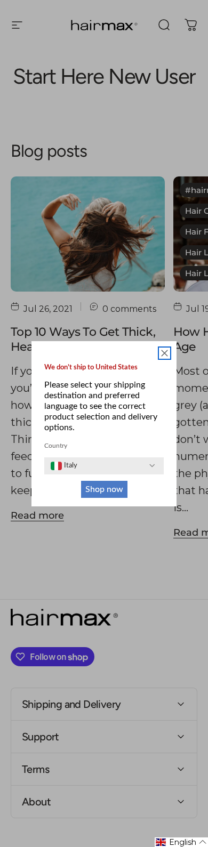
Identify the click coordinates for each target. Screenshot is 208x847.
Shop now (104, 489)
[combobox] (64, 466)
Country (55, 445)
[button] (181, 842)
